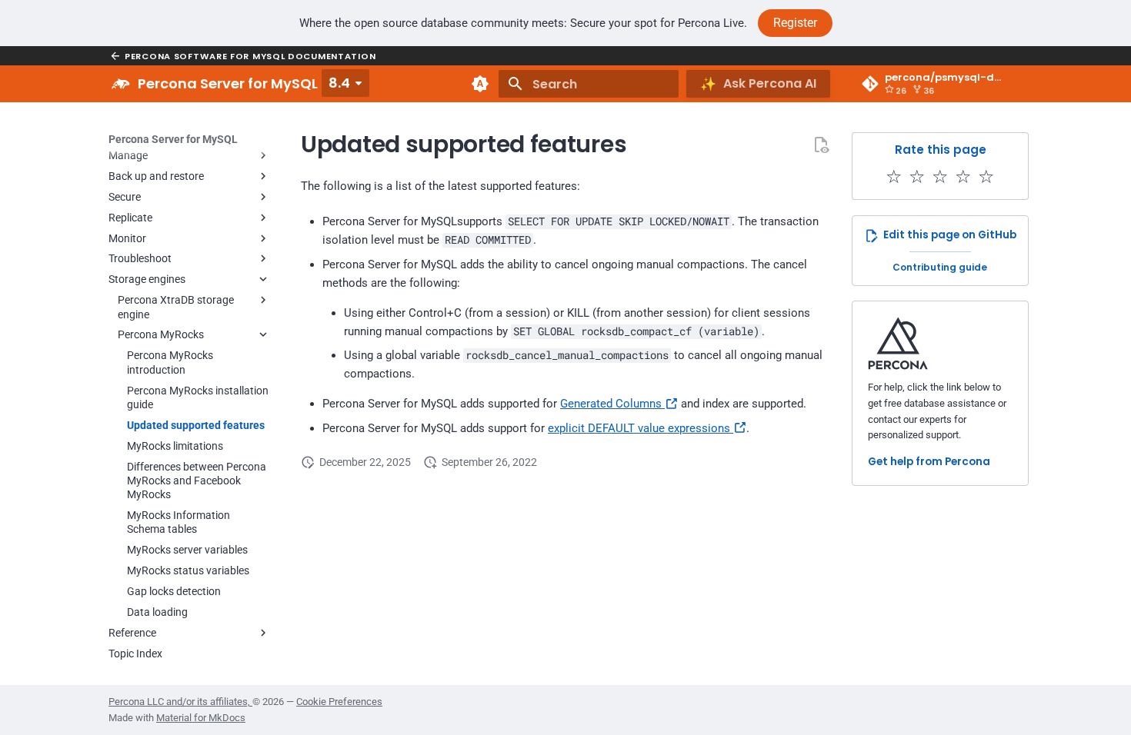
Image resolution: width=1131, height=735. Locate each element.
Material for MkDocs (200, 717)
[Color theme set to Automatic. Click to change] (480, 83)
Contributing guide (939, 267)
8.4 (339, 82)
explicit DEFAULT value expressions (640, 428)
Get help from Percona (929, 461)
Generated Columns (612, 404)
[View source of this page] (821, 144)
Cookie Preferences (339, 701)
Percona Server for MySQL (173, 139)
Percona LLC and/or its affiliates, (180, 701)
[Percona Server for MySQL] (120, 83)
